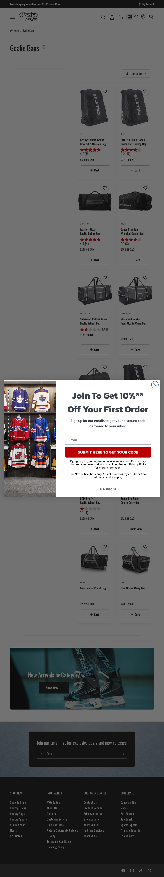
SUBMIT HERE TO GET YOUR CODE (108, 452)
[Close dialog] (154, 384)
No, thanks (108, 488)
